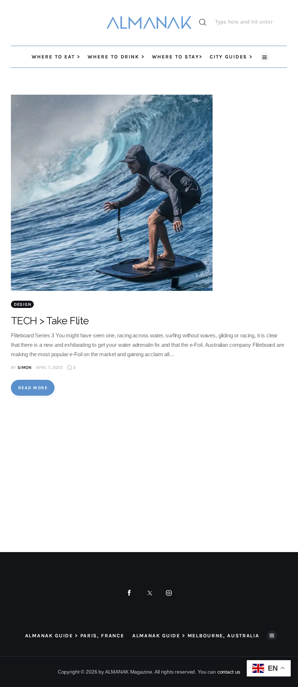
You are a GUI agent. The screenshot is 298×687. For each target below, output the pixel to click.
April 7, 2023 (49, 367)
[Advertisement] (77, 474)
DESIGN (22, 304)
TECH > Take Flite (50, 321)
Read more (33, 387)
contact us (229, 672)
